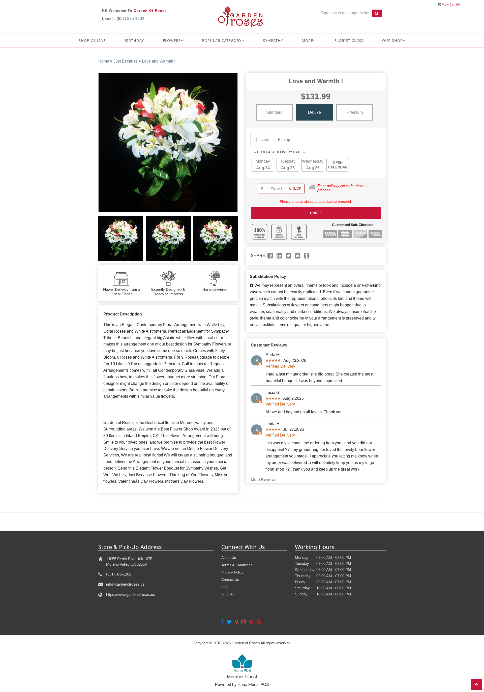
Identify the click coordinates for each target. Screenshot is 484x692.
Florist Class (349, 40)
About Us (228, 558)
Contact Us (230, 580)
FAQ (224, 587)
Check (295, 188)
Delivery (261, 139)
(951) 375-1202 (130, 18)
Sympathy (273, 40)
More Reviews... (265, 479)
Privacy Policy (232, 572)
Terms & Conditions (236, 565)
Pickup (284, 139)
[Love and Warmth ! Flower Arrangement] (120, 238)
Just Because (125, 61)
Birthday (134, 40)
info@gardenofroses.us (125, 584)
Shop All (227, 594)
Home (103, 61)
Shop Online (92, 40)
